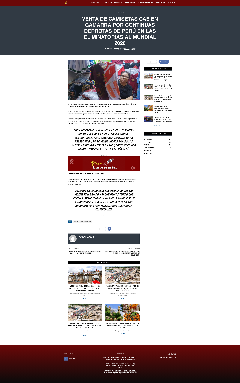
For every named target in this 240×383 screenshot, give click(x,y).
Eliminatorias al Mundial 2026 (82, 221)
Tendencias (160, 3)
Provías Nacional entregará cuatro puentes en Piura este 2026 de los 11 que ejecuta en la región (84, 325)
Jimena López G (113, 49)
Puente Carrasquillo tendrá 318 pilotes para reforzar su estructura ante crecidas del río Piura (122, 288)
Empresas (118, 3)
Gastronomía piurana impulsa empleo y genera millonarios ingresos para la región (122, 325)
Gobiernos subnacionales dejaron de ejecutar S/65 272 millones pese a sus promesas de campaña (84, 288)
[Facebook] (109, 229)
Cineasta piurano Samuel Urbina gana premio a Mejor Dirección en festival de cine (163, 119)
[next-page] (105, 339)
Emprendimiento (145, 3)
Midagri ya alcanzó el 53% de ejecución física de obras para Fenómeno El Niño (85, 252)
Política (171, 3)
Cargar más (157, 126)
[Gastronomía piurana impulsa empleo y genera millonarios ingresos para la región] (122, 312)
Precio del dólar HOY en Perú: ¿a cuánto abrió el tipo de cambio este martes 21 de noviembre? (122, 253)
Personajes (130, 3)
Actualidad (107, 3)
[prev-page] (102, 339)
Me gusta (95, 358)
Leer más (84, 298)
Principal (95, 3)
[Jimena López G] (73, 238)
